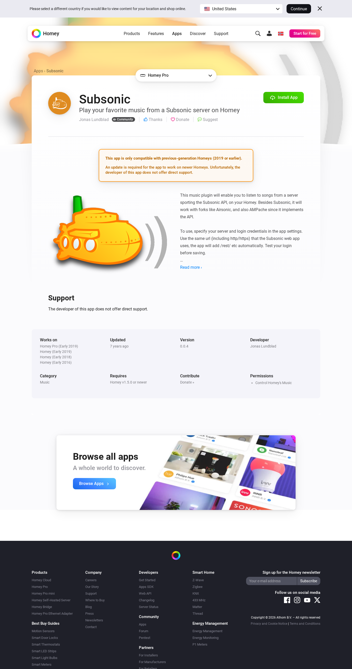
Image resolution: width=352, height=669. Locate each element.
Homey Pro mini (43, 593)
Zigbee (197, 587)
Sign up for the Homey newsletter (291, 572)
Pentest (144, 638)
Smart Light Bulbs (44, 658)
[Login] (269, 33)
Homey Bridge (42, 607)
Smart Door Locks (45, 638)
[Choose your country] (280, 33)
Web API (145, 593)
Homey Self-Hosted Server (51, 600)
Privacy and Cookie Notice (269, 623)
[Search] (258, 33)
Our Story (92, 587)
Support (221, 33)
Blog (88, 607)
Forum (143, 631)
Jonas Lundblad (263, 346)
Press (89, 613)
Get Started (147, 580)
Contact (91, 627)
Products (132, 33)
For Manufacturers (152, 662)
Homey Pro (40, 587)
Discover (198, 33)
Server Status (148, 607)
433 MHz (198, 600)
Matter (197, 607)
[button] (241, 8)
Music (44, 382)
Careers (91, 580)
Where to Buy (95, 600)
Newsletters (94, 620)
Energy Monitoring (205, 638)
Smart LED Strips (44, 651)
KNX (195, 593)
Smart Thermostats (46, 644)
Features (156, 33)
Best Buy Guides (46, 623)
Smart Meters (42, 664)
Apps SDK (146, 587)
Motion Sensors (43, 631)
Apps (177, 33)
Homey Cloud (41, 580)
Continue (299, 8)
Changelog (146, 600)
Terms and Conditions (305, 623)
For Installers (148, 655)
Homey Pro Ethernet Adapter (52, 613)
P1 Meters (199, 644)
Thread (197, 613)
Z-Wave (198, 580)
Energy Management (207, 631)
